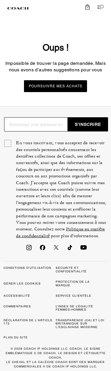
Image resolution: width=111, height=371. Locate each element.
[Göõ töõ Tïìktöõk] (69, 249)
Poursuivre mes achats (55, 86)
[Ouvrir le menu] (99, 7)
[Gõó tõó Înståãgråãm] (29, 249)
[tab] (18, 8)
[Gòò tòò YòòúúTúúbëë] (83, 249)
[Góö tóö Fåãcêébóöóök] (42, 249)
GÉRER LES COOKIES (22, 283)
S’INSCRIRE (88, 124)
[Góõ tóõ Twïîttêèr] (56, 249)
